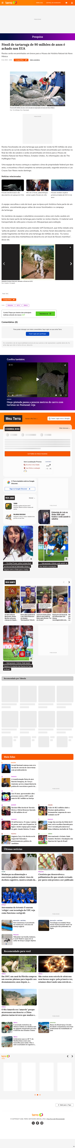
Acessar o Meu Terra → (31, 418)
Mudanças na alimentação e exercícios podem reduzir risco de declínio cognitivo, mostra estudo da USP (18, 877)
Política (13, 834)
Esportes (53, 1022)
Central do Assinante (53, 3)
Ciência (26, 305)
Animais (9, 399)
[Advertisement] (53, 939)
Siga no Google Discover (18, 489)
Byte (18, 305)
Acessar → (32, 498)
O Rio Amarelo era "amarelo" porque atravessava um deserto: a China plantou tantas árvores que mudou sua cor (19, 1012)
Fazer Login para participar (37, 334)
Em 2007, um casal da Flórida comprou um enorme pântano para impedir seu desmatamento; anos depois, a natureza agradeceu (19, 979)
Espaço (4, 905)
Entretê (13, 805)
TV (12, 791)
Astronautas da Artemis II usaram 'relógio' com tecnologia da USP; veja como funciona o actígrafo (18, 910)
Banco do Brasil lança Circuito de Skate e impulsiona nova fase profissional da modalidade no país (61, 1028)
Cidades (50, 805)
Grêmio (50, 834)
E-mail (66, 3)
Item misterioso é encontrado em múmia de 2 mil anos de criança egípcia (23, 925)
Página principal (11, 2)
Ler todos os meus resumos (37, 454)
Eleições (13, 762)
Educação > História (19, 920)
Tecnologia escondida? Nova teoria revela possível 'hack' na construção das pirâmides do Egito (61, 925)
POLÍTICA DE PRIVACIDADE (56, 1119)
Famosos (14, 776)
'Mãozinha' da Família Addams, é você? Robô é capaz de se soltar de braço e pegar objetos (24, 939)
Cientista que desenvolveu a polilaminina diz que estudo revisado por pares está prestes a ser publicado (55, 877)
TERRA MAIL (39, 3)
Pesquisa (10, 305)
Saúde (3, 871)
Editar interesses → (64, 428)
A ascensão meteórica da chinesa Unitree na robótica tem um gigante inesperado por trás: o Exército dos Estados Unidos (24, 1028)
